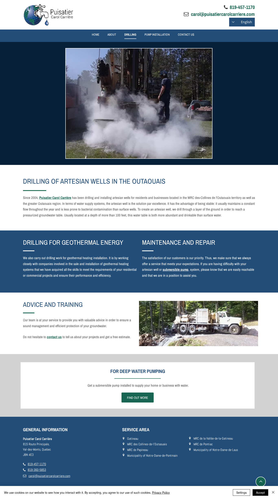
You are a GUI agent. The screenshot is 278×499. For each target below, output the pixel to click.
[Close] (273, 492)
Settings (241, 492)
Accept (260, 492)
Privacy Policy (161, 492)
